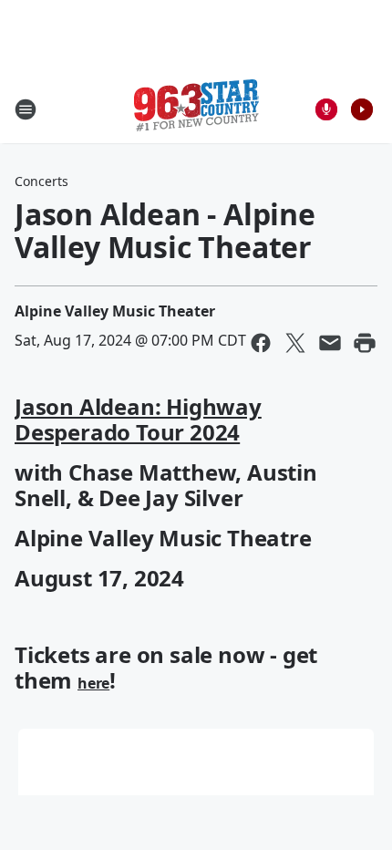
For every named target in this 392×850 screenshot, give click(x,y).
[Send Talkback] (326, 109)
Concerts (41, 181)
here (93, 683)
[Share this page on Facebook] (260, 343)
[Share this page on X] (295, 343)
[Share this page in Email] (330, 343)
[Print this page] (364, 343)
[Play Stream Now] (362, 109)
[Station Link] (196, 109)
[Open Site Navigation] (25, 109)
